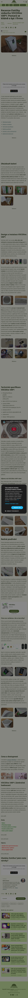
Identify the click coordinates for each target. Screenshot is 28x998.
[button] (14, 503)
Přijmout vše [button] (17, 507)
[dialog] (14, 499)
